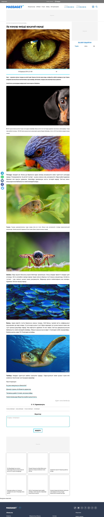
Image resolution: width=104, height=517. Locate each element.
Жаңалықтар (31, 6)
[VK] (82, 508)
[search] (96, 7)
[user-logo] (93, 7)
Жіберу (38, 430)
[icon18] (20, 507)
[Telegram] (92, 508)
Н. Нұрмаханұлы (39, 404)
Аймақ (48, 6)
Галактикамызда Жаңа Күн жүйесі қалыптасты (21, 397)
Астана (55, 516)
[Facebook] (85, 508)
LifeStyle (38, 6)
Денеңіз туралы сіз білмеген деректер (18, 389)
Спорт (43, 6)
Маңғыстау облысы (35, 516)
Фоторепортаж (55, 6)
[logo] (15, 7)
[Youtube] (78, 508)
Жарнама (4, 1)
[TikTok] (75, 508)
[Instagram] (89, 508)
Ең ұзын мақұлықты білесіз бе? (16, 385)
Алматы (8, 516)
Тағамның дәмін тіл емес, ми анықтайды (19, 393)
